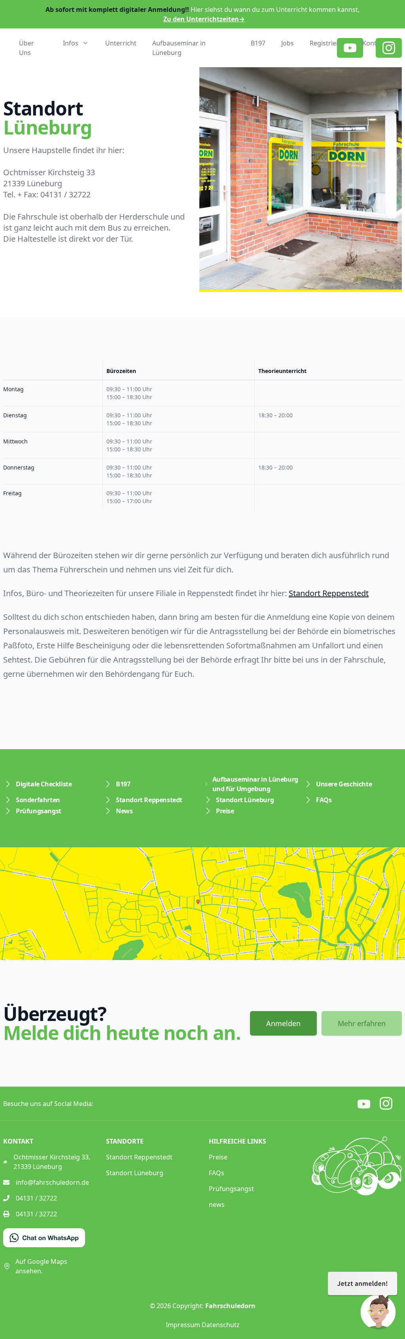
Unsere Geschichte (344, 784)
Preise (225, 811)
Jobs (287, 43)
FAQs (323, 799)
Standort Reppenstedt (329, 593)
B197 (258, 43)
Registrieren (328, 43)
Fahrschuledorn (230, 1305)
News (124, 811)
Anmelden (283, 1023)
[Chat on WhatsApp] (44, 1237)
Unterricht (120, 43)
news (217, 1204)
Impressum (183, 1324)
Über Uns (26, 48)
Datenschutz (221, 1324)
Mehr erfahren (362, 1023)
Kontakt (374, 43)
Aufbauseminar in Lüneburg (179, 48)
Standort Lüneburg (245, 799)
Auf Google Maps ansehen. (41, 1266)
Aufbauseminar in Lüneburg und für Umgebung (255, 784)
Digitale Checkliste (44, 784)
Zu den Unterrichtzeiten (204, 19)
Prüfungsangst (38, 811)
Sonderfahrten (38, 799)
